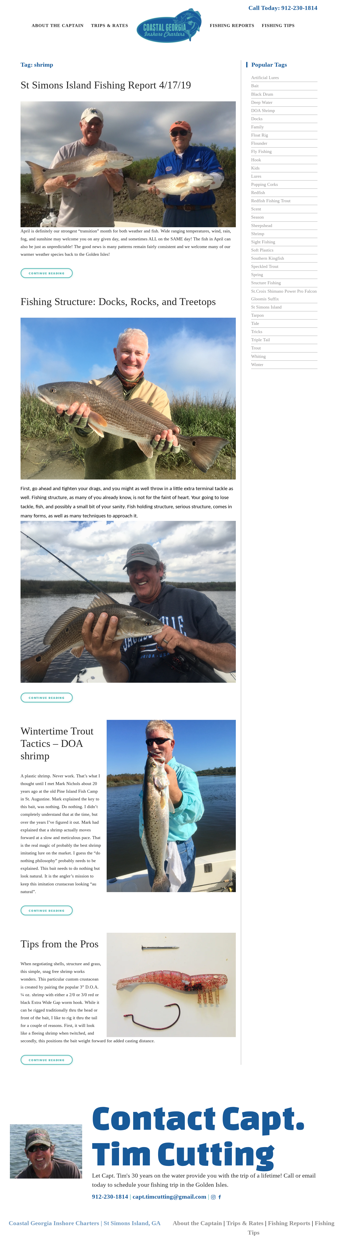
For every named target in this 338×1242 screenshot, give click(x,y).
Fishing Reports (232, 25)
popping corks (264, 184)
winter (257, 364)
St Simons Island (266, 307)
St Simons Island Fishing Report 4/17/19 (106, 85)
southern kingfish (267, 258)
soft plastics (262, 250)
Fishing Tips (278, 25)
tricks (256, 331)
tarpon (257, 315)
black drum (262, 94)
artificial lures (265, 77)
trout (256, 347)
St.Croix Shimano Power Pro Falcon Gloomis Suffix (284, 295)
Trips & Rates (109, 25)
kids (255, 168)
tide (255, 323)
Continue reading (47, 273)
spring (257, 274)
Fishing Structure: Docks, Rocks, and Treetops (118, 301)
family (257, 126)
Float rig (259, 135)
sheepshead (261, 225)
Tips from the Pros (59, 944)
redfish (258, 192)
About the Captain (58, 25)
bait (255, 85)
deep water (261, 102)
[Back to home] (169, 29)
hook (256, 159)
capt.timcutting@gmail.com (169, 1196)
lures (256, 176)
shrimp (257, 233)
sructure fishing (266, 282)
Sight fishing (263, 241)
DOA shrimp (263, 110)
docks (257, 118)
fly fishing (261, 151)
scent (256, 208)
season (257, 217)
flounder (259, 143)
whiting (258, 356)
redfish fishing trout (270, 200)
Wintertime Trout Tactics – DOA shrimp (57, 743)
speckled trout (264, 266)
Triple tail (260, 339)
